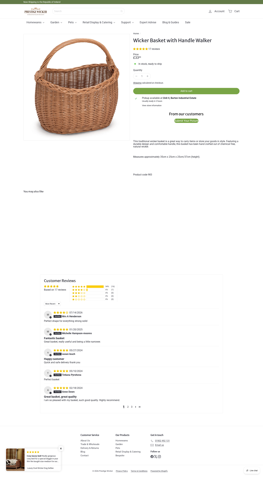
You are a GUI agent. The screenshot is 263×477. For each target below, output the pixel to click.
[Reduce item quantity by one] (136, 76)
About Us (85, 440)
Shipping (137, 83)
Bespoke (120, 455)
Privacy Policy (122, 471)
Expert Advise (148, 22)
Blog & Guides (170, 22)
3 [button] (131, 406)
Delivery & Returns (90, 448)
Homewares (34, 22)
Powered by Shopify (159, 471)
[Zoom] (77, 87)
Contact (85, 455)
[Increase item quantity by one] (147, 76)
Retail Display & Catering (98, 22)
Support (126, 22)
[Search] (122, 11)
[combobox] (88, 11)
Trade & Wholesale (90, 444)
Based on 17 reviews (55, 289)
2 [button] (128, 406)
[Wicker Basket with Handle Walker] (40, 225)
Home (136, 33)
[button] (140, 49)
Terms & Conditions (139, 471)
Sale (187, 22)
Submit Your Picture (186, 120)
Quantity (137, 70)
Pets (71, 22)
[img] (61, 312)
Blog (83, 451)
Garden (55, 22)
